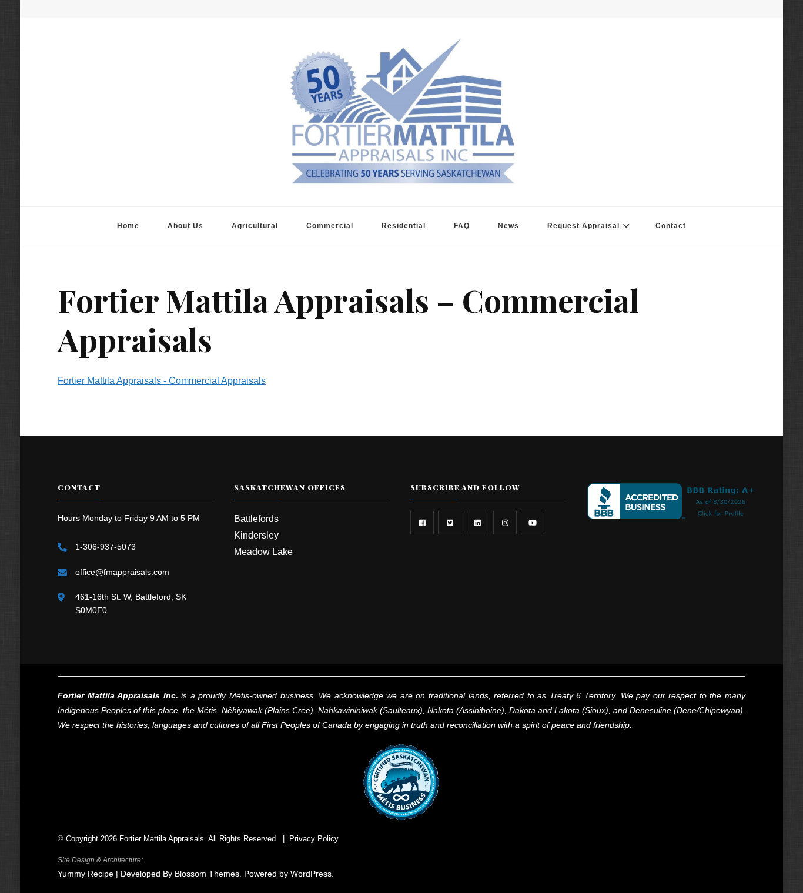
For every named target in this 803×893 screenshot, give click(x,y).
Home (128, 225)
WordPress (311, 873)
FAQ (462, 225)
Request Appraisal (583, 225)
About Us (185, 225)
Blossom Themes (207, 873)
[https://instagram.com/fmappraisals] (505, 522)
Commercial (329, 225)
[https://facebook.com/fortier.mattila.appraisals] (422, 522)
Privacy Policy (314, 838)
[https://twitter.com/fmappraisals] (449, 522)
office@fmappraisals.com (122, 572)
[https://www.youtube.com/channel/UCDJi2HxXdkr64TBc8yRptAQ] (532, 522)
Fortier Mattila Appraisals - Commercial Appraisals (162, 381)
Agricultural (255, 225)
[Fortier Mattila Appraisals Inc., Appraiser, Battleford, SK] (673, 501)
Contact (670, 225)
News (508, 225)
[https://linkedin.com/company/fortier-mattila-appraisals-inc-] (477, 522)
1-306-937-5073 (105, 546)
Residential (404, 225)
